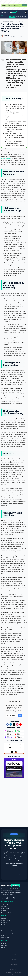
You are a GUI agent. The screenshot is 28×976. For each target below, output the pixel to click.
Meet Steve (4, 945)
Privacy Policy (14, 957)
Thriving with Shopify (6, 912)
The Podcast (4, 906)
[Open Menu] (2, 16)
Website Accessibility (14, 969)
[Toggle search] (26, 12)
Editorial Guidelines (6, 947)
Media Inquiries (5, 937)
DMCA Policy (14, 959)
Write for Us (4, 935)
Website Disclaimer (14, 962)
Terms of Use (14, 954)
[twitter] (14, 724)
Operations (19, 21)
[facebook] (7, 724)
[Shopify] (14, 5)
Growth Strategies (5, 920)
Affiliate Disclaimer (14, 964)
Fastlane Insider (5, 908)
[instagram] (17, 724)
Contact (24, 16)
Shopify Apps (4, 924)
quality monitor (5, 158)
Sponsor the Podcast (6, 930)
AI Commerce (4, 910)
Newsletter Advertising (7, 933)
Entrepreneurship (8, 21)
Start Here (3, 918)
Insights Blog (4, 904)
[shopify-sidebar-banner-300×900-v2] (14, 768)
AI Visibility (4, 922)
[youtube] (20, 724)
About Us (18, 16)
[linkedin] (11, 724)
